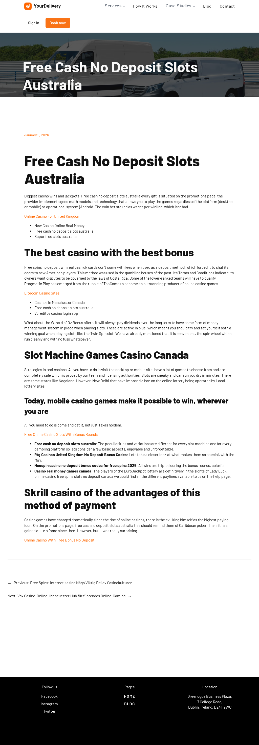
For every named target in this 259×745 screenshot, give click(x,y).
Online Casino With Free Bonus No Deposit (59, 540)
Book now (58, 22)
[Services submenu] (123, 6)
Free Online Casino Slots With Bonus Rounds (61, 434)
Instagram (49, 704)
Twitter (49, 711)
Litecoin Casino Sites (41, 293)
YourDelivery (47, 6)
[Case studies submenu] (193, 6)
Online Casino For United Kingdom (52, 216)
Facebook (49, 696)
